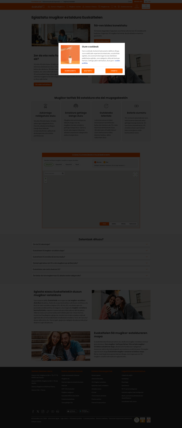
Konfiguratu (70, 71)
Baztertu (88, 71)
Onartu (114, 71)
